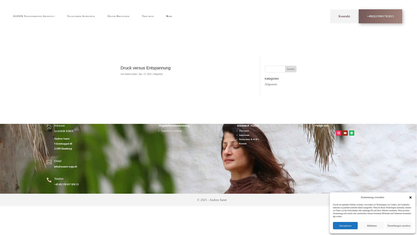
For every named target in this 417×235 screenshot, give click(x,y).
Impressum (244, 135)
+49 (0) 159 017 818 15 (66, 184)
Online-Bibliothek (118, 16)
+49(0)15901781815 (380, 16)
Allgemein (158, 74)
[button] (410, 197)
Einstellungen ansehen (399, 225)
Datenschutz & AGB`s (249, 139)
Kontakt (344, 16)
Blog (169, 16)
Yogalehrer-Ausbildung (81, 16)
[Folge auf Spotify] (351, 133)
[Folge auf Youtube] (345, 133)
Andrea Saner (130, 74)
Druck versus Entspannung (146, 67)
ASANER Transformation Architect (34, 16)
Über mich (148, 16)
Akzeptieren (345, 225)
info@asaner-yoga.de (65, 166)
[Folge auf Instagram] (338, 133)
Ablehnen (372, 225)
